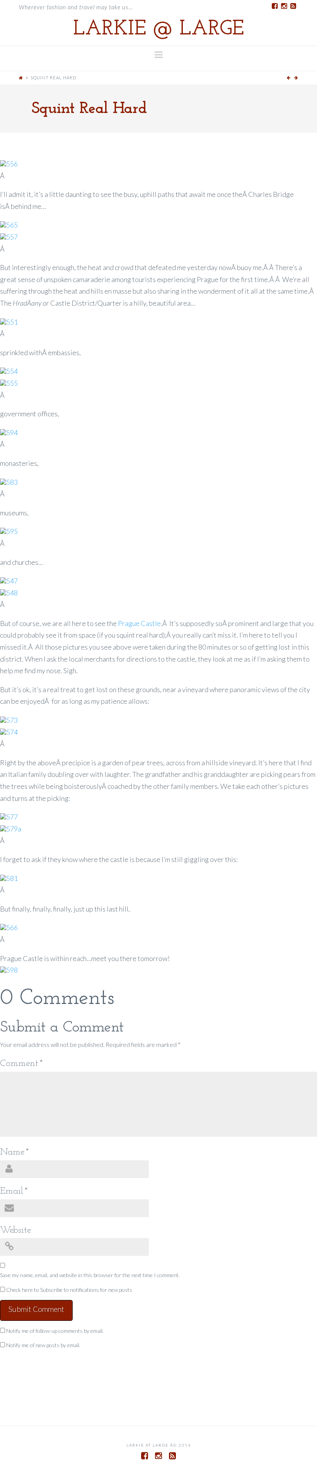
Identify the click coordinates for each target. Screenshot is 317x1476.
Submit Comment (36, 1309)
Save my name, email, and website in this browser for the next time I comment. (90, 1275)
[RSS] (293, 6)
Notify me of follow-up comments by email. (55, 1330)
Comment (21, 1063)
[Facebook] (275, 6)
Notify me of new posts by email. (43, 1345)
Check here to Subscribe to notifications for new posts (68, 1289)
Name (14, 1152)
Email (14, 1191)
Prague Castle (139, 623)
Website (15, 1230)
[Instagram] (284, 6)
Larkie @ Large (158, 29)
